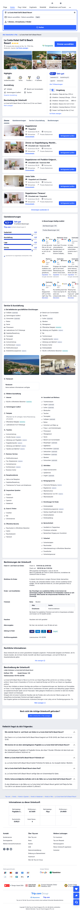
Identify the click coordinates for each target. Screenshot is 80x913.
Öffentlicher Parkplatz (48, 327)
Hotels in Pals (49, 796)
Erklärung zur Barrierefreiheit (36, 853)
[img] (18, 60)
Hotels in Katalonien (37, 796)
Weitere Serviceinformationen (12, 844)
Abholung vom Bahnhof (49, 342)
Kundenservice (7, 837)
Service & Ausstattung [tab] (37, 120)
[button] (56, 3)
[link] (52, 3)
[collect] (76, 889)
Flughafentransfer (47, 339)
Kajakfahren (47, 445)
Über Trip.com (32, 837)
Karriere (30, 844)
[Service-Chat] (76, 902)
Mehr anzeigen (8, 105)
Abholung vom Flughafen (50, 330)
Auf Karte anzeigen (55, 113)
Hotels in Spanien (23, 796)
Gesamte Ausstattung (10, 95)
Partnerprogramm (58, 844)
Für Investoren (57, 837)
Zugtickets (33, 7)
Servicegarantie (7, 840)
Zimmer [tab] (6, 120)
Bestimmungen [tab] (53, 120)
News (30, 840)
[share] (76, 896)
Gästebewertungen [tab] (19, 120)
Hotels (12, 7)
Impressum (31, 856)
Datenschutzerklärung (34, 850)
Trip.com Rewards (58, 840)
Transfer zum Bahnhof (13, 449)
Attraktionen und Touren (57, 7)
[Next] (75, 364)
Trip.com (7, 796)
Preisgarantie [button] (49, 45)
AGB (29, 847)
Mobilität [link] (43, 7)
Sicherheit (56, 850)
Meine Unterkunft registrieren (62, 847)
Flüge (5, 7)
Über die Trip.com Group (35, 860)
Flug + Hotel (22, 7)
